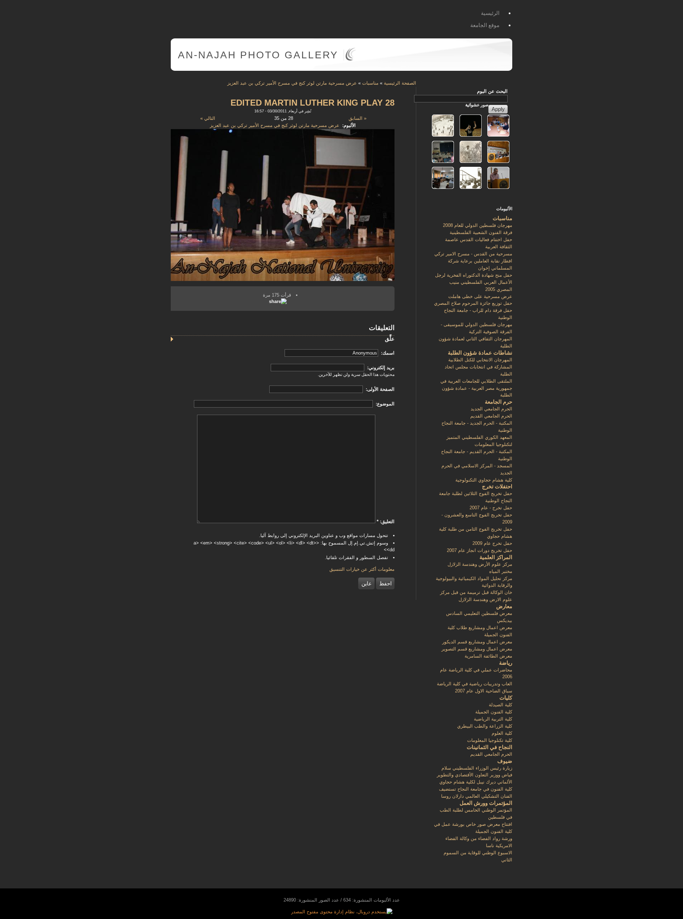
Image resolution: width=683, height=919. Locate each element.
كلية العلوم (502, 733)
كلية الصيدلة (500, 704)
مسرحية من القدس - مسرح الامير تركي (473, 253)
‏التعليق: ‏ (386, 521)
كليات (505, 698)
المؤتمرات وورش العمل (486, 803)
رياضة (505, 663)
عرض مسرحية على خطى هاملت (480, 296)
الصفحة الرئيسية (400, 83)
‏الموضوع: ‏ (384, 404)
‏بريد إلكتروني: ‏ (380, 367)
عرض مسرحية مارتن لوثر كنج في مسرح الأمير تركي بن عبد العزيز (292, 83)
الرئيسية (490, 13)
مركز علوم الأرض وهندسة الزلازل (480, 564)
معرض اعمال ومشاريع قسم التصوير (476, 649)
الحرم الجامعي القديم (491, 416)
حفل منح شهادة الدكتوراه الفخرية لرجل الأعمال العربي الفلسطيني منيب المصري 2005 (473, 282)
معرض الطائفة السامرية (488, 656)
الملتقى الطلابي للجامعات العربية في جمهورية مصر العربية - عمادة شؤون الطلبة (476, 388)
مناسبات (370, 83)
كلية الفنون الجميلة (493, 712)
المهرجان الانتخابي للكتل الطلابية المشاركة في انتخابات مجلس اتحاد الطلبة (478, 367)
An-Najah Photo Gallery (258, 54)
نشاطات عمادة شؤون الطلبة (480, 353)
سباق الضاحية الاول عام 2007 (483, 691)
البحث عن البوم (492, 91)
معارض (504, 606)
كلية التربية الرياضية (493, 719)
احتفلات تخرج (497, 486)
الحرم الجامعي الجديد (491, 408)
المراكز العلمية (496, 557)
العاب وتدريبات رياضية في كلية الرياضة (474, 683)
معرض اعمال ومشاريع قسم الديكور (477, 641)
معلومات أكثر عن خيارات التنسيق (362, 569)
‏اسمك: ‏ (387, 353)
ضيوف (504, 761)
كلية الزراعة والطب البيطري (484, 726)
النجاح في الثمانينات (489, 747)
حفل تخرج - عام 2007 (491, 507)
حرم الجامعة (498, 402)
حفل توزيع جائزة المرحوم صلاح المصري (473, 303)
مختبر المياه (500, 571)
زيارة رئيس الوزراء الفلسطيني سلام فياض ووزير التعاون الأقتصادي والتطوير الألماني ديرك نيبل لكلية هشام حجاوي (474, 775)
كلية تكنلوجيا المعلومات (489, 740)
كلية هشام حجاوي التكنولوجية (483, 480)
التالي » (207, 118)
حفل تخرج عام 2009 (492, 543)
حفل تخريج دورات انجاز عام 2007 (479, 550)
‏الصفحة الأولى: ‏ (379, 389)
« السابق (357, 118)
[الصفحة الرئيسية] (350, 59)
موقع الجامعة (484, 25)
